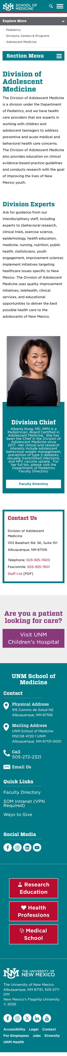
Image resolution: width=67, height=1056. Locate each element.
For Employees (16, 1036)
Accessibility (14, 1029)
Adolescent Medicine (21, 42)
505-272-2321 (26, 756)
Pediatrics (13, 30)
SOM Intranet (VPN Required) (24, 803)
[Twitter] (27, 1018)
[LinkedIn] (27, 847)
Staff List (15, 573)
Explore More (14, 21)
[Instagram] (17, 847)
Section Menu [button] (25, 56)
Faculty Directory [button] (33, 484)
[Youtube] (37, 847)
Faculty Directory (22, 792)
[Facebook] (7, 847)
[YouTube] (47, 1018)
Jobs (37, 1036)
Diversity (52, 1036)
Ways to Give (17, 815)
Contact (49, 1029)
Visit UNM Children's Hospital (33, 638)
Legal (33, 1029)
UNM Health (13, 1042)
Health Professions (33, 911)
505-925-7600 (38, 560)
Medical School (35, 934)
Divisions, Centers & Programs (27, 36)
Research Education (34, 888)
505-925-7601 (38, 567)
